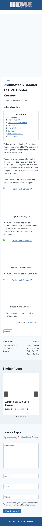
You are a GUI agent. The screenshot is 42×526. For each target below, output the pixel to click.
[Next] (36, 394)
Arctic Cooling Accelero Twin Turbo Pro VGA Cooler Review (32, 348)
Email (7, 487)
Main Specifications (15, 134)
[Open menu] (21, 11)
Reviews (7, 331)
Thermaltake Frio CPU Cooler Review (10, 346)
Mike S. (8, 100)
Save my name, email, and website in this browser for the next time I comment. (22, 504)
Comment (9, 446)
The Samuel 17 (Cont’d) (17, 123)
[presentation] (21, 385)
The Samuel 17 (14, 120)
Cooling (6, 81)
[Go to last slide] (6, 394)
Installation (12, 125)
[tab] (16, 416)
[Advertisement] (21, 35)
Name (7, 476)
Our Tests (11, 131)
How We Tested (14, 128)
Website (7, 497)
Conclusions (13, 136)
